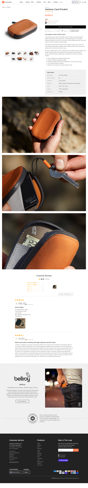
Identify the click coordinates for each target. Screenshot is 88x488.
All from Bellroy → (22, 401)
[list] (22, 29)
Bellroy (47, 7)
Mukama (57, 478)
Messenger (19, 446)
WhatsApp (12, 446)
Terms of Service (74, 478)
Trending (39, 458)
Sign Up (76, 450)
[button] (85, 2)
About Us (11, 459)
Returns (11, 456)
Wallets (28, 2)
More (61, 2)
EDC (32, 2)
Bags (21, 2)
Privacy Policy (65, 478)
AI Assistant (15, 448)
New (38, 456)
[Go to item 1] (54, 287)
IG (10, 448)
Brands (39, 455)
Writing (38, 2)
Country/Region (13, 469)
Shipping (11, 454)
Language (26, 469)
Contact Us (12, 451)
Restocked (40, 461)
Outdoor (55, 2)
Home (3, 7)
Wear (49, 2)
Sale (38, 460)
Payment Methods (14, 452)
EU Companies (13, 457)
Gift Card (39, 465)
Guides (39, 463)
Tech (45, 2)
